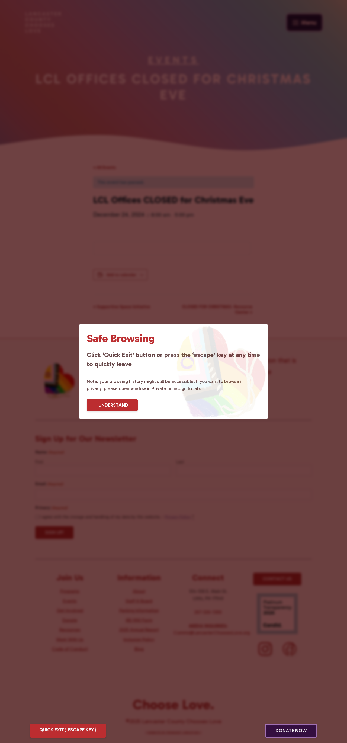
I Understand (112, 405)
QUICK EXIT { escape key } (68, 729)
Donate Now (291, 730)
